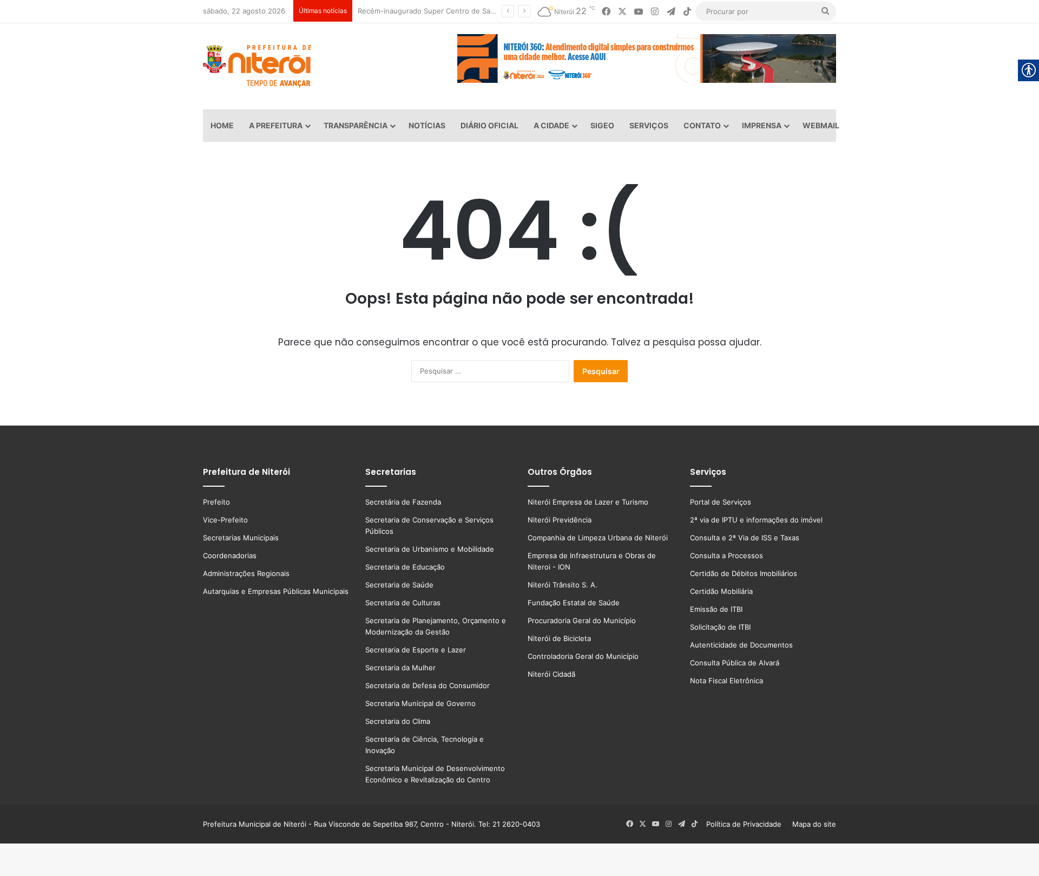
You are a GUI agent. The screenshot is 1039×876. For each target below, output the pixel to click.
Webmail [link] (821, 125)
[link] (606, 12)
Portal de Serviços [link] (720, 502)
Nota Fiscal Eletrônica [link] (726, 680)
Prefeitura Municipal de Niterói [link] (254, 824)
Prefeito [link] (216, 502)
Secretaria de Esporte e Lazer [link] (415, 649)
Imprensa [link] (761, 125)
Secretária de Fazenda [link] (403, 502)
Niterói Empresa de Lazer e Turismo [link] (588, 502)
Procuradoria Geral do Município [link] (582, 620)
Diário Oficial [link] (489, 125)
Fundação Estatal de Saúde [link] (574, 602)
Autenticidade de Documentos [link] (741, 644)
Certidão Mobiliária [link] (721, 591)
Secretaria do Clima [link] (397, 721)
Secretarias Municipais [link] (241, 537)
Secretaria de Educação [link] (405, 567)
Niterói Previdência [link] (559, 519)
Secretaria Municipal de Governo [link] (420, 703)
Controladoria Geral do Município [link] (583, 656)
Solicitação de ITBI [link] (720, 627)
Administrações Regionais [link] (246, 573)
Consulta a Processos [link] (726, 555)
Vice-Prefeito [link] (225, 519)
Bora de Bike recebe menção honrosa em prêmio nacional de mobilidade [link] (469, 10)
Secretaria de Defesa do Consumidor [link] (427, 685)
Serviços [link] (648, 125)
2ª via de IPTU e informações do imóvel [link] (756, 519)
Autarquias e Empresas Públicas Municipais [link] (275, 591)
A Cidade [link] (551, 125)
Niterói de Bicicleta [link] (559, 638)
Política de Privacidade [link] (747, 824)
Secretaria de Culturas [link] (402, 602)
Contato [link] (702, 125)
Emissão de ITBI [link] (716, 609)
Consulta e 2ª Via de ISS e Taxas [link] (744, 537)
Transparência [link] (355, 125)
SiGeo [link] (602, 125)
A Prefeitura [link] (276, 125)
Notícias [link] (427, 125)
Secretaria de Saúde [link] (399, 584)
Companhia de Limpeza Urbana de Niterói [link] (598, 537)
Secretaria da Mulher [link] (400, 667)
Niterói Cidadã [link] (551, 674)
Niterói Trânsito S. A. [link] (562, 584)
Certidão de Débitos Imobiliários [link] (743, 573)
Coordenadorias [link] (230, 555)
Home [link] (222, 125)
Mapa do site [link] (812, 824)
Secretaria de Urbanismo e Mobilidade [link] (429, 549)
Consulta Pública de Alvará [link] (734, 662)
